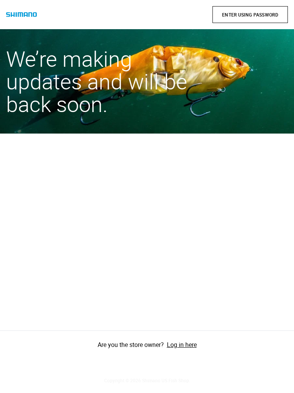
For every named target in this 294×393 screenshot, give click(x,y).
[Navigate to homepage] (21, 14)
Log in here (182, 344)
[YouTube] (168, 363)
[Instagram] (147, 363)
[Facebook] (125, 363)
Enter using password (250, 15)
